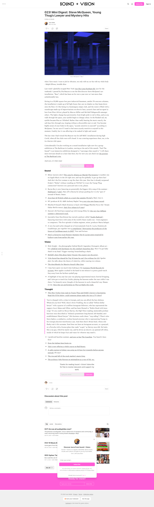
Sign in (148, 4)
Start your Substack (72, 499)
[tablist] (52, 402)
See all (48, 468)
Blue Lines (80, 264)
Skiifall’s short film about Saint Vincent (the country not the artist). (73, 255)
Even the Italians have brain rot (59, 343)
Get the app (85, 499)
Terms (80, 494)
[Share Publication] (132, 4)
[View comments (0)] (52, 28)
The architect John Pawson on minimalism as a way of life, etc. (71, 359)
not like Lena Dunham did (85, 88)
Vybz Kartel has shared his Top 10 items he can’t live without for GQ (73, 258)
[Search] (128, 4)
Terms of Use (85, 468)
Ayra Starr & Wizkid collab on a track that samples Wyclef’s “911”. (73, 198)
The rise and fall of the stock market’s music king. (66, 356)
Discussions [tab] (58, 424)
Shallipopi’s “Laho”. (55, 192)
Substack (68, 503)
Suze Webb (52, 22)
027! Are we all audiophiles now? (58, 429)
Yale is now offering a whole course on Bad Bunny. (67, 346)
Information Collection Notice (76, 470)
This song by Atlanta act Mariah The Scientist (81, 175)
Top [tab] (47, 424)
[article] (77, 433)
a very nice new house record (93, 201)
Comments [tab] (49, 402)
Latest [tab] (51, 424)
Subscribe (139, 4)
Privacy (75, 494)
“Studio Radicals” (96, 217)
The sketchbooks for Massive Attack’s (62, 264)
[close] (94, 439)
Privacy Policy (90, 470)
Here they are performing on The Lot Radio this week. (73, 285)
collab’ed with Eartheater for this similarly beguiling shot (72, 248)
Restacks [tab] (56, 402)
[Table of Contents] (2, 253)
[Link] (42, 170)
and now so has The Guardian (81, 337)
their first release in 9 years (74, 207)
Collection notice (88, 494)
